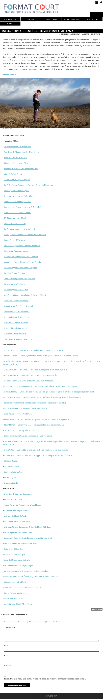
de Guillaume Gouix (17, 521)
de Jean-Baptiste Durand (21, 169)
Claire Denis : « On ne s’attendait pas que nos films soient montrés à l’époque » (36, 419)
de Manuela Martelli (15, 158)
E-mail (7, 655)
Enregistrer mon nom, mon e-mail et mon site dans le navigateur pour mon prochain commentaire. (45, 679)
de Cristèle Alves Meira (18, 604)
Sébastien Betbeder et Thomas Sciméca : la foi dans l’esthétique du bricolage (35, 403)
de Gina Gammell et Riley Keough (22, 152)
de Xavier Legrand (18, 306)
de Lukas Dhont (13, 174)
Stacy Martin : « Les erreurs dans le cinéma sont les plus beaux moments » (35, 425)
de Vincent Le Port (17, 213)
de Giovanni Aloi (19, 229)
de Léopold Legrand (19, 565)
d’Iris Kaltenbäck (17, 147)
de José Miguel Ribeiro (16, 510)
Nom (7, 645)
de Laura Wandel (15, 218)
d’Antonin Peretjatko (20, 268)
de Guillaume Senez (15, 334)
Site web (7, 666)
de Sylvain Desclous (16, 323)
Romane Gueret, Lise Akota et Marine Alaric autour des (29, 381)
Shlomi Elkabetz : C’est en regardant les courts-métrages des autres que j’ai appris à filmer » (41, 356)
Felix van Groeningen (13, 472)
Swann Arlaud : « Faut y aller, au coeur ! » (21, 430)
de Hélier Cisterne (20, 196)
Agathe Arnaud (75, 34)
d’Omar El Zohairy (15, 224)
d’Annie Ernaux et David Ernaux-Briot (28, 538)
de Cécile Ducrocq (21, 257)
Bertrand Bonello (11, 483)
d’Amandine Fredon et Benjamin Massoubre (28, 185)
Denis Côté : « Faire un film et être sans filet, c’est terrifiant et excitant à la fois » (37, 450)
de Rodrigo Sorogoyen (17, 180)
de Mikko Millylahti (27, 527)
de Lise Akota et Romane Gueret (21, 543)
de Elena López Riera (16, 163)
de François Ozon (17, 202)
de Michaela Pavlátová (22, 246)
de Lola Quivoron (14, 598)
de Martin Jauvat (16, 499)
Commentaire (9, 627)
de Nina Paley (18, 339)
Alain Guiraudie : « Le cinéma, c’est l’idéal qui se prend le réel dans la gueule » (36, 370)
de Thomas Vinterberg (16, 301)
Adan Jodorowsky (11, 466)
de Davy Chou (16, 317)
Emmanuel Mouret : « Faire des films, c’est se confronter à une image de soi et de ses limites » (42, 397)
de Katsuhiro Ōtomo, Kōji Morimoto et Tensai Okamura (31, 576)
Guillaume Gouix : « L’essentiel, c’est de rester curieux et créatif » (30, 375)
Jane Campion (10, 477)
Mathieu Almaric (11, 461)
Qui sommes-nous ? (10, 19)
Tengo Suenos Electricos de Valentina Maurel (22, 505)
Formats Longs (51, 19)
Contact (10, 23)
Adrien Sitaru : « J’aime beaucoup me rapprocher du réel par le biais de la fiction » (38, 455)
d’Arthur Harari (25, 295)
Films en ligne (92, 19)
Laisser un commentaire (91, 34)
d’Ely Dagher (15, 240)
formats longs (97, 609)
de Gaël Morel (17, 312)
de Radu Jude (23, 207)
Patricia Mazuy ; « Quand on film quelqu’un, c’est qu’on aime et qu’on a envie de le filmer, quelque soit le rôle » (50, 392)
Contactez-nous (51, 696)
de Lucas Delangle (17, 560)
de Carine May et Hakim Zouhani (26, 571)
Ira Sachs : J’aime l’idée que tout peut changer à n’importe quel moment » (34, 350)
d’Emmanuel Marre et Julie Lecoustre (25, 235)
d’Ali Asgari (14, 554)
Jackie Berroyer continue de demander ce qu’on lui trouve (28, 436)
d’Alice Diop (13, 549)
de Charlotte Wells (15, 516)
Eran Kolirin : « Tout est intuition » (18, 414)
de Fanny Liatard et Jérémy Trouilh (22, 262)
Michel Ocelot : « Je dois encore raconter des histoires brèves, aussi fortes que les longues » (41, 386)
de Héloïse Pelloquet (18, 532)
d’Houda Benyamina (16, 328)
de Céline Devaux (23, 587)
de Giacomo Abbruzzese (18, 494)
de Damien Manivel (16, 582)
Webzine (31, 19)
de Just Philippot (14, 284)
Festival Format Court (72, 19)
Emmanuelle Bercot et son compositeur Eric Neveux (25, 408)
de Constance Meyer (16, 251)
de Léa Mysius (16, 191)
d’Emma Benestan (14, 273)
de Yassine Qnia (16, 290)
